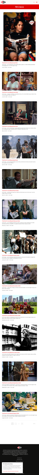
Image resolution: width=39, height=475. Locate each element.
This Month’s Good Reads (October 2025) (11, 352)
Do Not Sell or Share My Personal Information (11, 471)
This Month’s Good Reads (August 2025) (10, 413)
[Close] (21, 463)
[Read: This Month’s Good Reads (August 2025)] (19, 401)
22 (22, 423)
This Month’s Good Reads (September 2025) (11, 382)
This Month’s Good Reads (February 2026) (11, 221)
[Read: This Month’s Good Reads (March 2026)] (19, 178)
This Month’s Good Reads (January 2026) (10, 255)
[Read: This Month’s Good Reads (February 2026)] (19, 209)
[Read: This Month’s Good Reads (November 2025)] (19, 304)
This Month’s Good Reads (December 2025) (11, 285)
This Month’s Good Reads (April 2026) (10, 160)
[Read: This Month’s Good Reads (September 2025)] (19, 371)
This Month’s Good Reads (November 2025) (11, 315)
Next (34, 423)
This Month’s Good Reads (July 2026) (10, 62)
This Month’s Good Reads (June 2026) (10, 92)
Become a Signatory (19, 461)
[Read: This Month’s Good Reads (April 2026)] (19, 146)
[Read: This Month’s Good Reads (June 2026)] (19, 81)
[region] (12, 467)
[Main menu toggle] (36, 2)
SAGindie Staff (19, 459)
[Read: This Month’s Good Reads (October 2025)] (19, 337)
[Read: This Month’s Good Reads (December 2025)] (19, 274)
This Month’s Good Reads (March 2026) (10, 190)
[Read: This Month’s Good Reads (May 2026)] (19, 112)
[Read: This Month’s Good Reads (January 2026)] (19, 241)
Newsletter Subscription (19, 473)
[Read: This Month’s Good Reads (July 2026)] (19, 36)
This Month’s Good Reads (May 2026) (10, 126)
